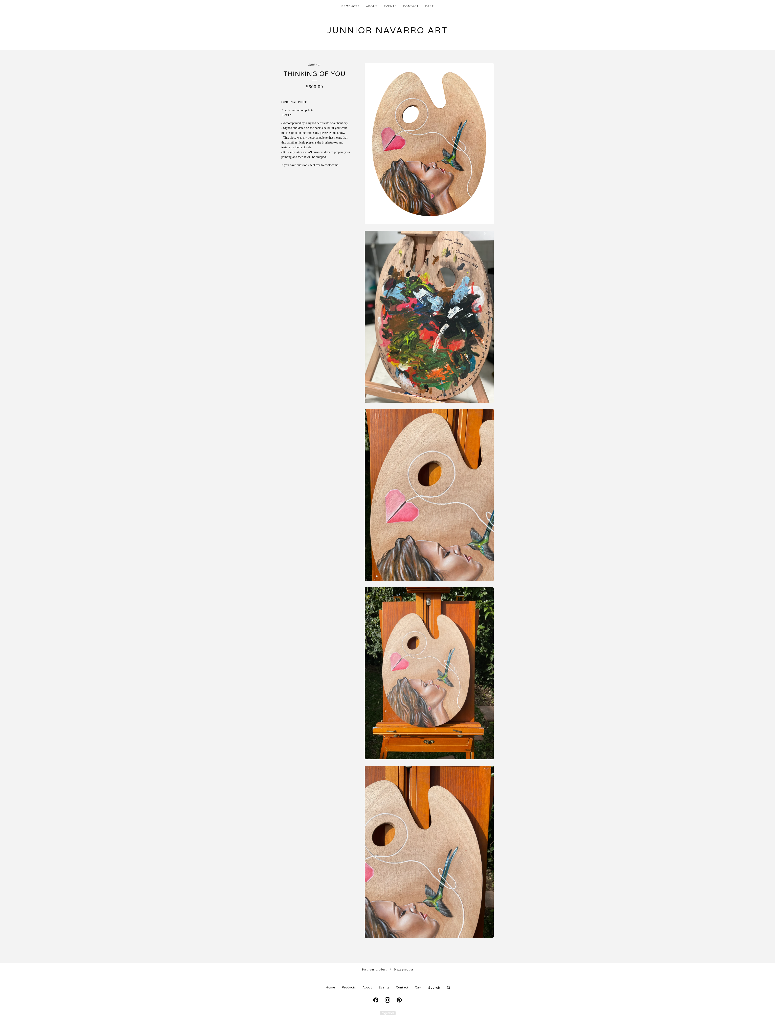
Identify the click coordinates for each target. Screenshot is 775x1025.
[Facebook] (376, 1000)
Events (390, 6)
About (371, 6)
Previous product (374, 969)
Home (330, 987)
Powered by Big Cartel (388, 1013)
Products (350, 6)
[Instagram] (387, 1000)
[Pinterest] (399, 1000)
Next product (403, 969)
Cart (429, 6)
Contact (411, 6)
